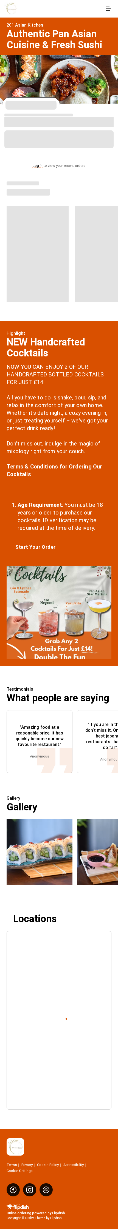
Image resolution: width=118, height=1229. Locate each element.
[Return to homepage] (15, 1147)
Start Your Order (35, 547)
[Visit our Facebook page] (13, 1189)
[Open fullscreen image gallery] (39, 852)
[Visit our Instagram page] (29, 1189)
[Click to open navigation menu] (108, 8)
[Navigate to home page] (53, 9)
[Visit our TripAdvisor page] (46, 1189)
